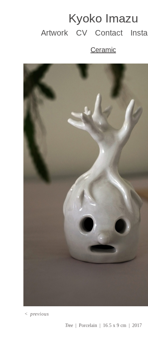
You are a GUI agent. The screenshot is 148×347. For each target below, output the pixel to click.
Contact (109, 33)
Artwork (57, 33)
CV (84, 33)
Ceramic (103, 49)
